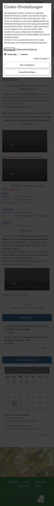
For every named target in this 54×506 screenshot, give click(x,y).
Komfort (24, 54)
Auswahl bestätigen (27, 72)
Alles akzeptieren (27, 65)
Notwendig (12, 54)
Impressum (9, 49)
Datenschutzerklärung (26, 49)
